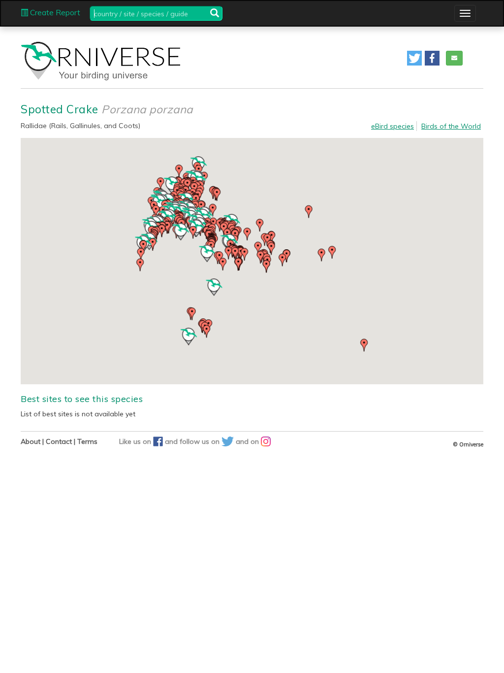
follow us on (200, 441)
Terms (87, 441)
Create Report (54, 12)
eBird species (392, 126)
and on (248, 441)
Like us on (136, 441)
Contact (59, 441)
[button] (414, 58)
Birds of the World (451, 126)
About (30, 441)
